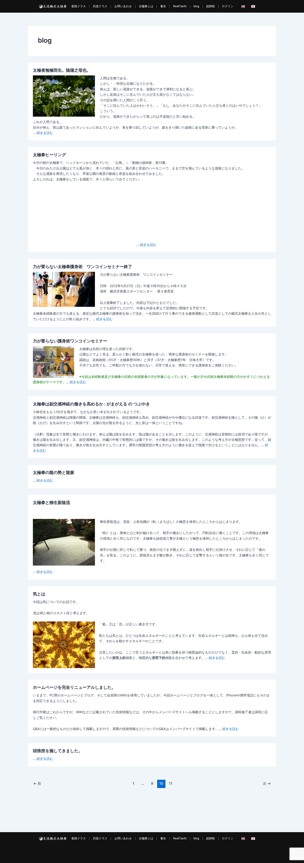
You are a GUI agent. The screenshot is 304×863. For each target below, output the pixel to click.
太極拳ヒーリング (49, 154)
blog (196, 6)
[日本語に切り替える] (254, 6)
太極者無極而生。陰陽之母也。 (62, 70)
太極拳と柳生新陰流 (51, 502)
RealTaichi (180, 6)
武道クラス (100, 6)
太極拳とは (146, 6)
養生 (163, 6)
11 (170, 783)
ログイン (227, 6)
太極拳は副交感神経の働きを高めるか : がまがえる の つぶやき (91, 403)
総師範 (210, 6)
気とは (39, 593)
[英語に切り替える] (244, 6)
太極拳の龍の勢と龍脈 (53, 472)
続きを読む (45, 133)
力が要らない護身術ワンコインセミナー (70, 340)
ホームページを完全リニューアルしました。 (74, 687)
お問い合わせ (123, 6)
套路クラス (78, 6)
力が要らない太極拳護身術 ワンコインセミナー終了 (82, 266)
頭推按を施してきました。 (58, 750)
